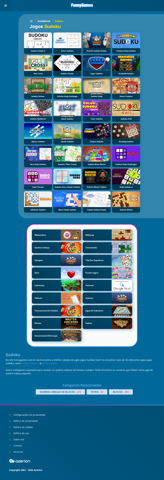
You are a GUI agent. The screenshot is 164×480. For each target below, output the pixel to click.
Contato (17, 445)
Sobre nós (18, 439)
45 (101, 391)
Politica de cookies (23, 427)
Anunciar (18, 451)
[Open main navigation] (5, 5)
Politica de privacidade (25, 420)
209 (126, 391)
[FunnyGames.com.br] (31, 21)
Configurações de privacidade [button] (29, 414)
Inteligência (43, 21)
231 (79, 391)
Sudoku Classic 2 (30, 363)
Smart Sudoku (49, 363)
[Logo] (82, 5)
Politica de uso (21, 433)
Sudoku (59, 21)
